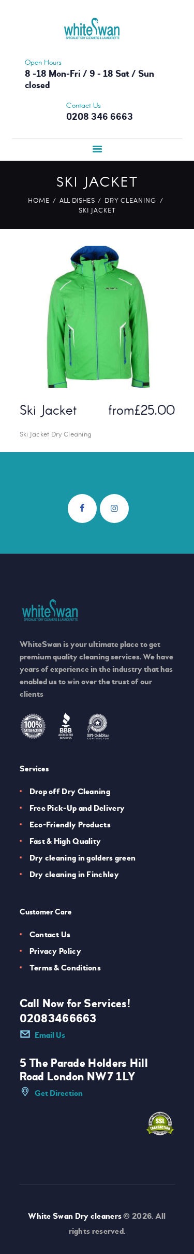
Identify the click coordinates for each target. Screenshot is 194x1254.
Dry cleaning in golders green (82, 858)
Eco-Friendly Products (70, 825)
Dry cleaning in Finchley (74, 874)
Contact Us (50, 934)
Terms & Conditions (65, 968)
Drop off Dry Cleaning (69, 791)
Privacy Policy (55, 951)
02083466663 (58, 1018)
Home (39, 200)
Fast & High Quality (65, 841)
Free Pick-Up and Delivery (77, 808)
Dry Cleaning (130, 200)
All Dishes (77, 200)
